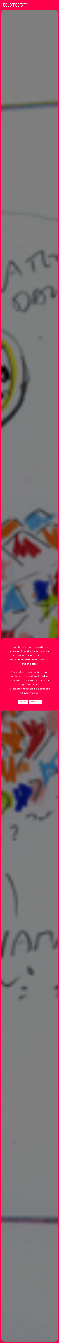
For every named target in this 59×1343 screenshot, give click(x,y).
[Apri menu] (54, 5)
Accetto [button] (23, 702)
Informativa (35, 702)
